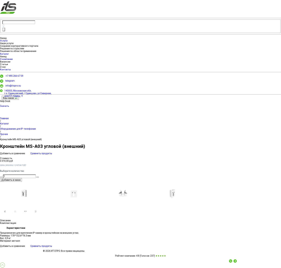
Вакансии (5, 61)
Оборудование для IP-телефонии (18, 128)
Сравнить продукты (41, 153)
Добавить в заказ (11, 180)
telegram (10, 80)
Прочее (4, 134)
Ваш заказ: (9, 98)
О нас (3, 67)
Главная (4, 118)
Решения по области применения (18, 51)
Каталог (4, 54)
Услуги (3, 40)
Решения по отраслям (12, 48)
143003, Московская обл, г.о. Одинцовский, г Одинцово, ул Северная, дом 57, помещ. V (27, 93)
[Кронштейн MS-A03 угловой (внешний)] (24, 194)
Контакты (5, 69)
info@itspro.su (13, 85)
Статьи (4, 64)
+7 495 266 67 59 (14, 76)
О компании (6, 59)
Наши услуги (6, 43)
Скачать (4, 106)
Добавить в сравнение (13, 153)
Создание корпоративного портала (19, 46)
